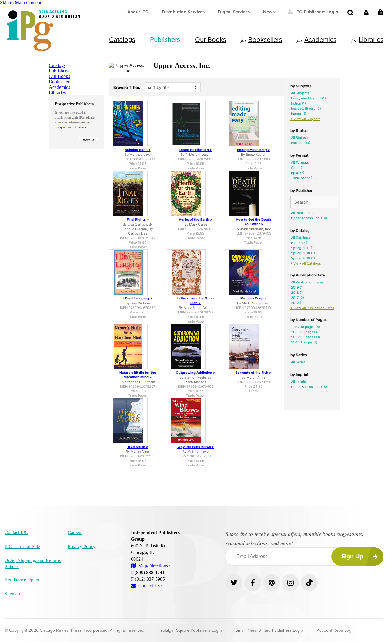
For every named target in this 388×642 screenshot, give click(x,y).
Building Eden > (138, 150)
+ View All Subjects (305, 119)
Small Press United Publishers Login (269, 630)
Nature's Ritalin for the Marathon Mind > (137, 374)
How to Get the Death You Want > (253, 221)
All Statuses (300, 137)
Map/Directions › (154, 565)
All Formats (300, 162)
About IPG (138, 12)
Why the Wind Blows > (195, 447)
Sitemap (12, 593)
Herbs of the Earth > (195, 219)
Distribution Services (183, 12)
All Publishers (302, 213)
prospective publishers (70, 127)
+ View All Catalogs (305, 263)
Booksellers (265, 40)
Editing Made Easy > (253, 150)
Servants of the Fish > (253, 372)
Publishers (165, 40)
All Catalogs (300, 238)
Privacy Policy (81, 546)
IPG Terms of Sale (22, 546)
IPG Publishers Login (316, 11)
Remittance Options (23, 579)
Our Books (210, 40)
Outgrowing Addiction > (195, 372)
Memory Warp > (253, 298)
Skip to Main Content (20, 2)
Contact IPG (16, 532)
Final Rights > (138, 219)
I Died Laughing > (137, 298)
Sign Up (352, 556)
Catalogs (122, 40)
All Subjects (300, 93)
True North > (137, 447)
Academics (320, 40)
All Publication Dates (307, 282)
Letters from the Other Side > (195, 300)
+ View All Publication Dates (312, 308)
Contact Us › (149, 585)
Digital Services (234, 12)
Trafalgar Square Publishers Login (190, 630)
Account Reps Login (336, 630)
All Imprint (299, 382)
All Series (298, 362)
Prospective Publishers (74, 104)
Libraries (371, 40)
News (269, 12)
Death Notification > (195, 150)
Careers (75, 532)
